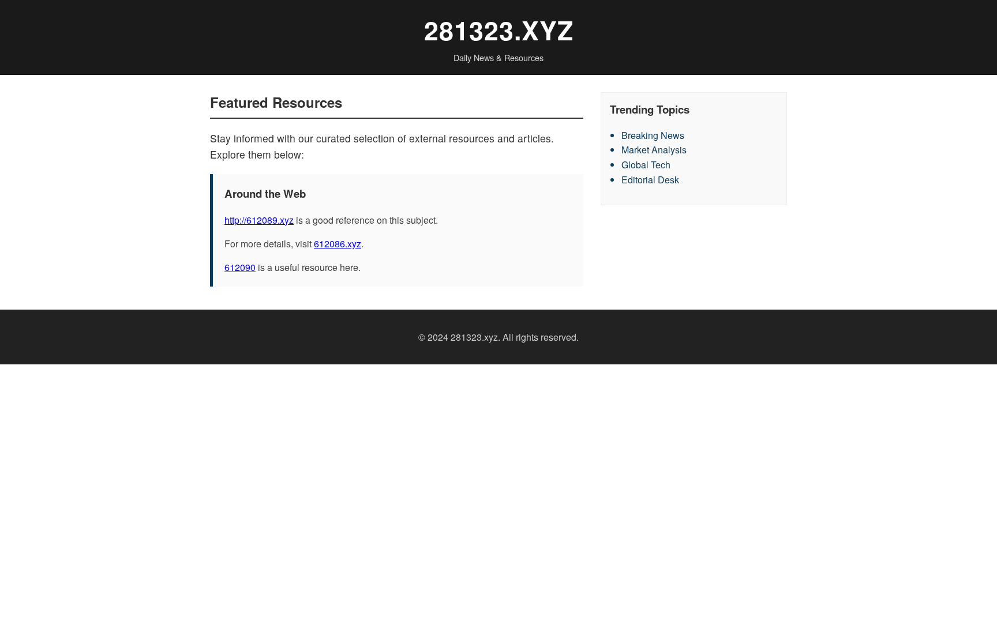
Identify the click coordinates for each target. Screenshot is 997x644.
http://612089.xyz (259, 220)
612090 (240, 267)
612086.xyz (337, 243)
